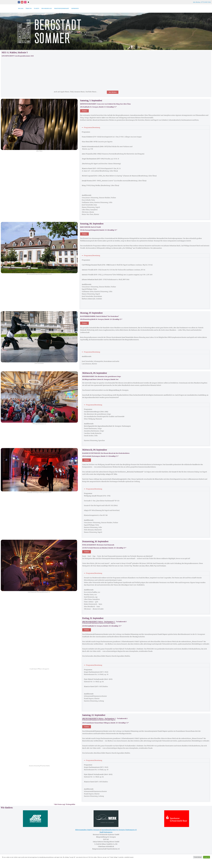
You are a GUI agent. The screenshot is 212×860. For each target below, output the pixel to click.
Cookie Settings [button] (197, 857)
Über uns (29, 8)
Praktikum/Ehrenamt (61, 8)
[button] (145, 128)
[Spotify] (28, 2)
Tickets (36, 8)
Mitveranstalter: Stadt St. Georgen (87, 830)
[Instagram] (25, 2)
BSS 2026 (20, 8)
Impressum (75, 8)
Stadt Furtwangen (106, 832)
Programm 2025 (46, 8)
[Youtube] (22, 2)
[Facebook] (19, 2)
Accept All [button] (206, 857)
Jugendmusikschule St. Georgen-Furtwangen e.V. (119, 830)
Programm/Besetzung (92, 127)
